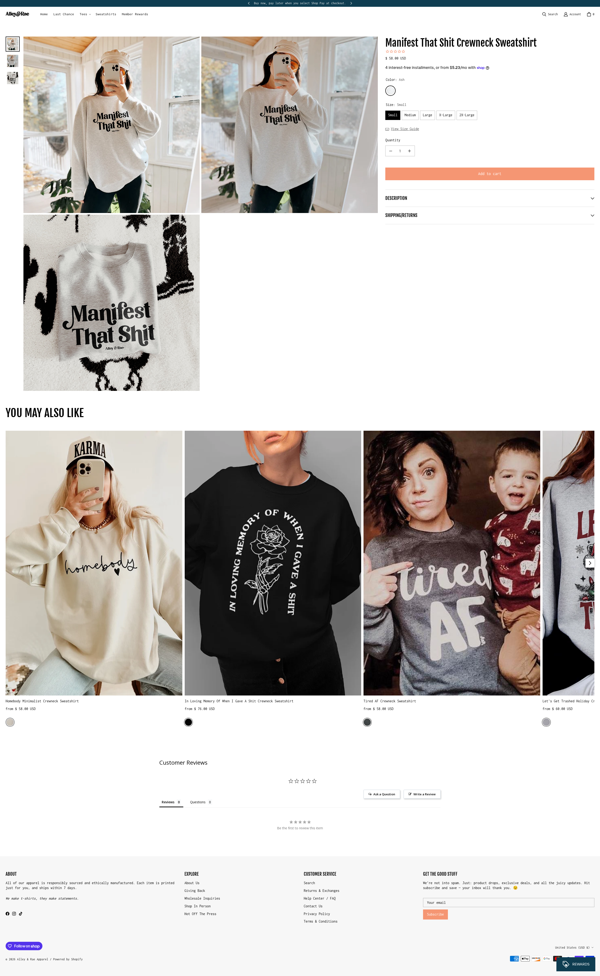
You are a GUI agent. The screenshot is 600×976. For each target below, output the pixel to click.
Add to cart (489, 174)
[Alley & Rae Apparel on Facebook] (7, 913)
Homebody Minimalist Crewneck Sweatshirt (42, 701)
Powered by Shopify (68, 959)
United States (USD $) (572, 947)
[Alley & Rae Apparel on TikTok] (20, 913)
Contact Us (313, 906)
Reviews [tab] (168, 802)
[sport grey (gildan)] (546, 722)
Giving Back (194, 891)
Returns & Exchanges (321, 891)
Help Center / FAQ (320, 898)
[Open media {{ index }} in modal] (111, 125)
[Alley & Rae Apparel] (17, 14)
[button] (85, 14)
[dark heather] (367, 722)
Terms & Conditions (321, 921)
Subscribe (435, 914)
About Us (191, 883)
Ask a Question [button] (384, 794)
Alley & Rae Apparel (32, 959)
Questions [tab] (198, 802)
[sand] (10, 722)
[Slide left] (249, 3)
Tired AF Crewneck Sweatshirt (390, 701)
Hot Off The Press (200, 914)
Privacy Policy (317, 914)
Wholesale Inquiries (202, 898)
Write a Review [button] (424, 794)
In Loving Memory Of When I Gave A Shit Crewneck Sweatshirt (239, 701)
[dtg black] (188, 722)
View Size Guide (405, 129)
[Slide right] (351, 3)
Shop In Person (197, 906)
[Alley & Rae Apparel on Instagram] (14, 913)
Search (309, 883)
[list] (200, 214)
